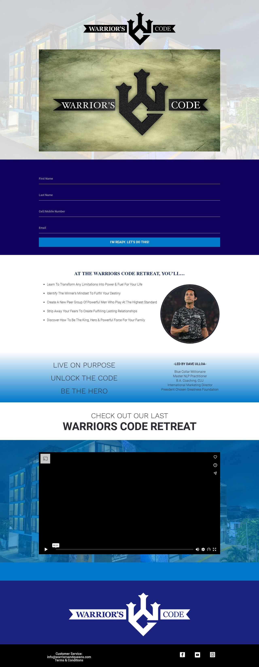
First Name (46, 178)
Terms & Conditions (69, 660)
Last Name (46, 195)
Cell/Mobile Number (52, 211)
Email (42, 227)
